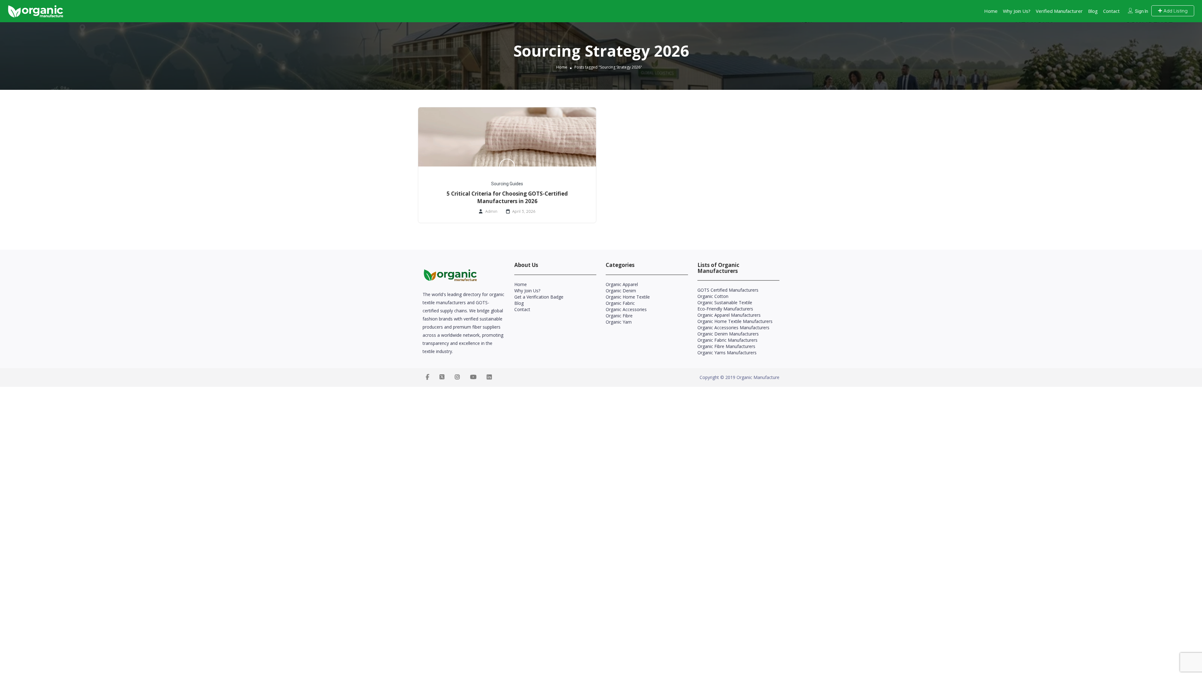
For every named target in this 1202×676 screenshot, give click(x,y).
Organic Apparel (622, 284)
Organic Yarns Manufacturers (727, 353)
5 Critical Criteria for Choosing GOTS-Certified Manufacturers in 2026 (507, 197)
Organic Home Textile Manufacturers (735, 321)
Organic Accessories (626, 309)
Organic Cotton (712, 296)
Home (991, 11)
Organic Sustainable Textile (724, 302)
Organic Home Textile (628, 297)
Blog (1093, 11)
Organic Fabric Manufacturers (727, 340)
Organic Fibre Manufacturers (726, 346)
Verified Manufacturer (1059, 11)
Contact (1111, 11)
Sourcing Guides (507, 183)
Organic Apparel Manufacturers (729, 315)
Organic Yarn (619, 322)
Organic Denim (621, 291)
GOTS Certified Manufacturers (727, 290)
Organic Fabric (620, 303)
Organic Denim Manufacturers (728, 334)
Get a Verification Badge (538, 297)
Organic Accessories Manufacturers (733, 327)
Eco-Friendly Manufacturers (725, 309)
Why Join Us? (1016, 11)
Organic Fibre (619, 316)
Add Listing (1175, 11)
